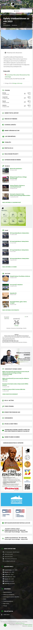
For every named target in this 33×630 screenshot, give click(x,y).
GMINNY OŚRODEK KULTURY (11, 130)
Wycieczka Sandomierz (16, 168)
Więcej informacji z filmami (9, 266)
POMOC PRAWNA (9, 406)
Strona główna (6, 25)
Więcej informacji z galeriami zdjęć (11, 202)
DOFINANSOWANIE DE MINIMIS (13, 159)
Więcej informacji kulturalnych (10, 310)
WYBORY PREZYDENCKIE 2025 (12, 412)
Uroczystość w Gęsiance (16, 284)
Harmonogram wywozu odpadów (11, 597)
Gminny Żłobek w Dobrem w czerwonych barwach (17, 186)
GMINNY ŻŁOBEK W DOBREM (12, 437)
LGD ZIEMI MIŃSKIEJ (10, 136)
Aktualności (14, 25)
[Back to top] (5, 625)
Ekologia (14, 83)
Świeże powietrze (7, 592)
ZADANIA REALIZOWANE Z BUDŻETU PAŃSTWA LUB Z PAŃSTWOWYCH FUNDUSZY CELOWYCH (17, 430)
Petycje (5, 605)
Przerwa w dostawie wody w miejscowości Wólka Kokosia (15, 384)
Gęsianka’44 (13, 293)
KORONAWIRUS (9, 418)
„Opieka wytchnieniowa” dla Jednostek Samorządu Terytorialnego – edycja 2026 (16, 538)
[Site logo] (16, 6)
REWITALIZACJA (8, 148)
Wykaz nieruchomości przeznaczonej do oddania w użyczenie (15, 379)
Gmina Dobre (7, 614)
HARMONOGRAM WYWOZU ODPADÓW (13, 443)
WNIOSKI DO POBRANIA (11, 119)
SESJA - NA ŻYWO (9, 400)
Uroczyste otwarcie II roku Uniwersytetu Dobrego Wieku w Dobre (20, 194)
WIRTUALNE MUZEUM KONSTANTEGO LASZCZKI (17, 523)
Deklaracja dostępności (8, 594)
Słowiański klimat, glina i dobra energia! (18, 302)
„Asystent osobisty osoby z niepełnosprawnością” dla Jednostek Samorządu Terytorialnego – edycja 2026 (16, 530)
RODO (4, 599)
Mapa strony (6, 603)
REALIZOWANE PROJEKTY (11, 154)
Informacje (19, 83)
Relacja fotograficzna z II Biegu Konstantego (18, 177)
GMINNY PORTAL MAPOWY (12, 113)
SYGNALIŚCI (8, 142)
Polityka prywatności (8, 601)
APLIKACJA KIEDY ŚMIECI (11, 424)
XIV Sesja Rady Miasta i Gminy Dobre (19, 258)
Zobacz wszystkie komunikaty (10, 394)
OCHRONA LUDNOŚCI (10, 124)
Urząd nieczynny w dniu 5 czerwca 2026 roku (13, 389)
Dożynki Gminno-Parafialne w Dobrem (20, 276)
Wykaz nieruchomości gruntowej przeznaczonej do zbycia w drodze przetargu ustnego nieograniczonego (15, 373)
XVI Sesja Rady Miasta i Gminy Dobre (19, 233)
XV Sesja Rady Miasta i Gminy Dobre (19, 241)
